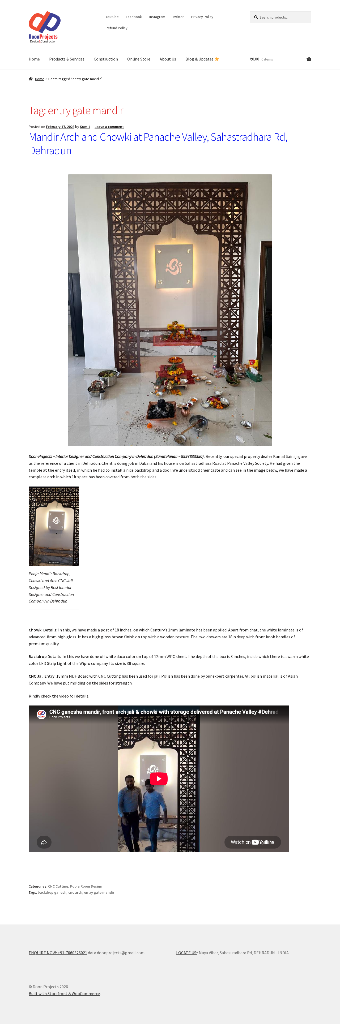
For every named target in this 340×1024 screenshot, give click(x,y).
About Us (168, 59)
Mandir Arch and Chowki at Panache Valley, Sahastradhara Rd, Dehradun (158, 143)
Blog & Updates (199, 59)
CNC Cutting (58, 886)
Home (34, 59)
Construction (106, 59)
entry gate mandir (99, 892)
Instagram (157, 16)
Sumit (85, 126)
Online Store (138, 59)
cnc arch (75, 892)
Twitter (178, 16)
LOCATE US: (186, 952)
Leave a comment (109, 126)
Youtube (112, 16)
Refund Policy (117, 27)
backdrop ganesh (52, 892)
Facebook (134, 16)
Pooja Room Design (86, 886)
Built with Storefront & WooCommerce (64, 993)
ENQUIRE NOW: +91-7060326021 (58, 952)
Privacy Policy (202, 16)
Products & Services (66, 59)
